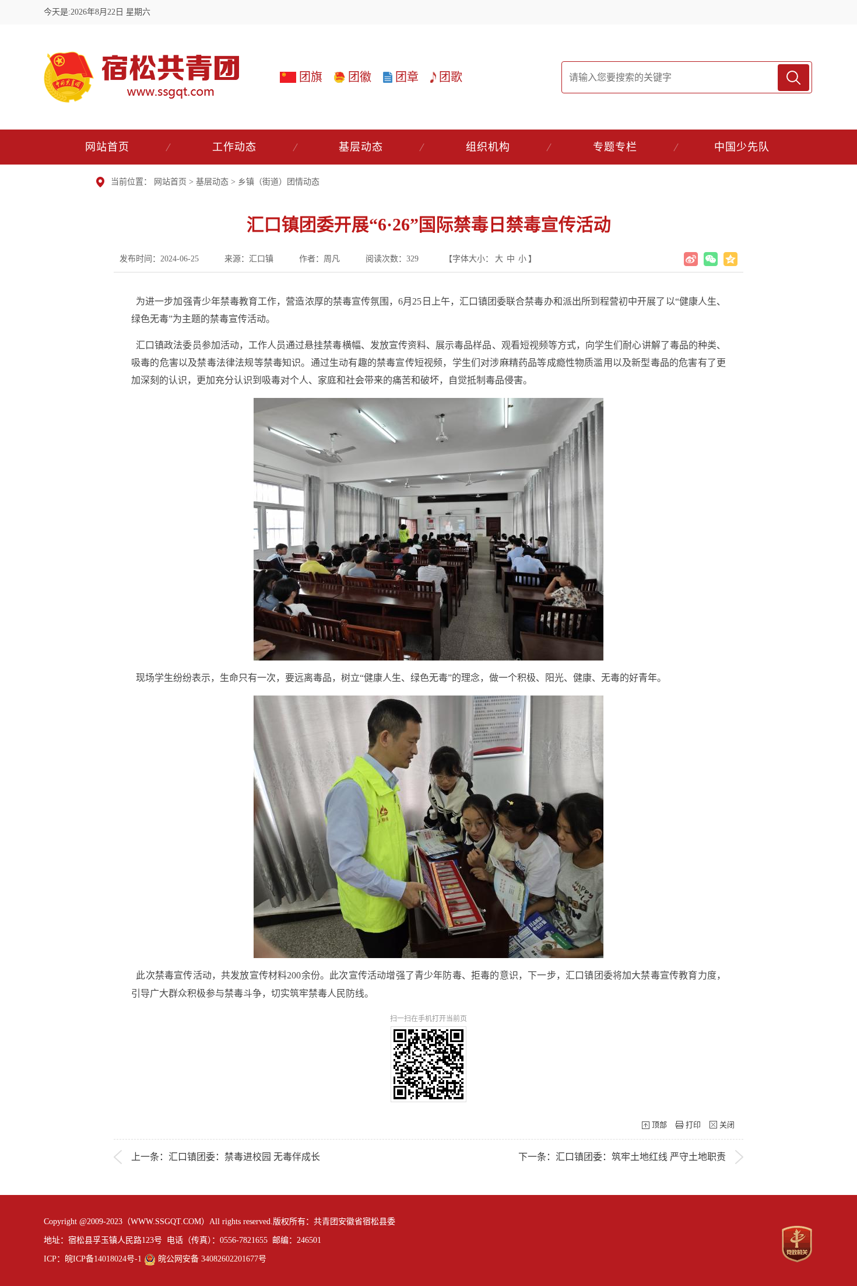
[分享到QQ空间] (730, 259)
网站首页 (107, 147)
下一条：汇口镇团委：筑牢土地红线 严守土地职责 (622, 1157)
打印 (693, 1124)
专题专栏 (615, 147)
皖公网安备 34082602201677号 (211, 1258)
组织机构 (488, 147)
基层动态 (361, 147)
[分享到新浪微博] (691, 259)
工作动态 (234, 147)
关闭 (727, 1124)
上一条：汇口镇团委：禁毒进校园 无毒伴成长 (225, 1157)
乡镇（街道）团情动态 (278, 181)
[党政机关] (797, 1244)
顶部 (659, 1124)
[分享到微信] (711, 259)
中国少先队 (742, 147)
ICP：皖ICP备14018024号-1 (93, 1258)
